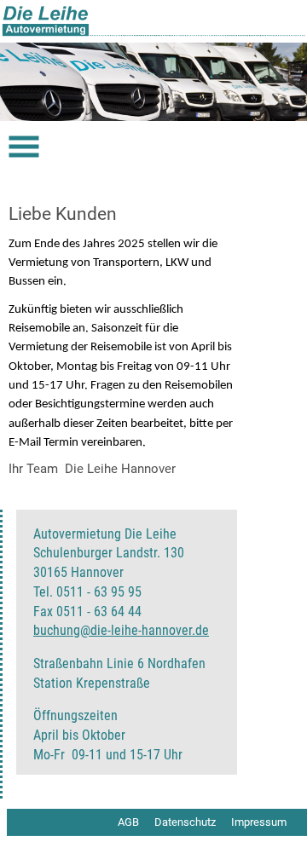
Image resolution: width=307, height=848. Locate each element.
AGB (128, 822)
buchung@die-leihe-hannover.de (121, 630)
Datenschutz (185, 822)
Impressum (259, 822)
